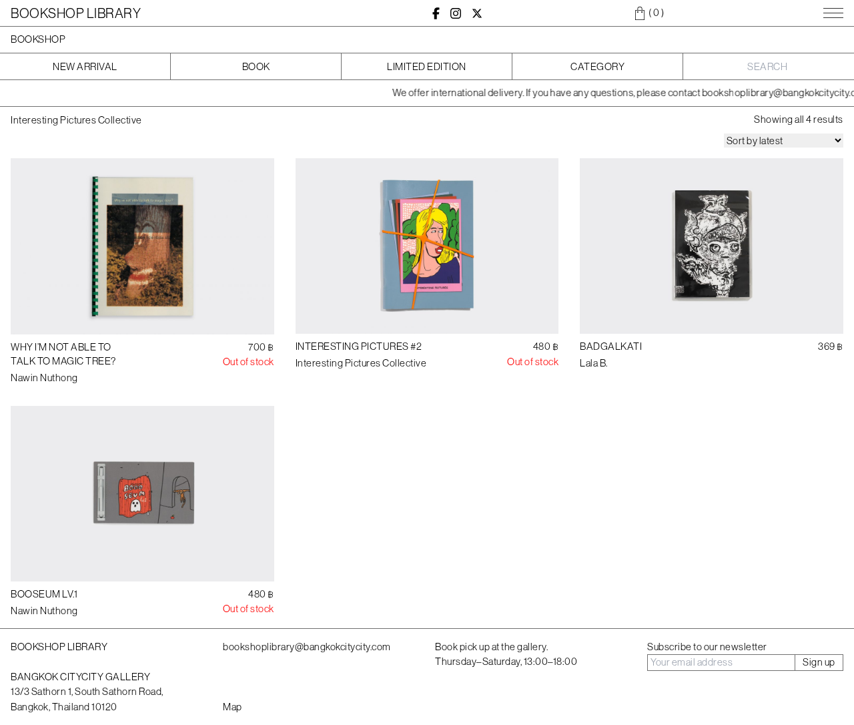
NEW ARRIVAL (85, 66)
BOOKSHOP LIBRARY (76, 13)
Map (232, 706)
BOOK (256, 66)
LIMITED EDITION (426, 66)
